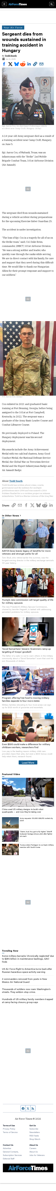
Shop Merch (34, 1139)
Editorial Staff (8, 1158)
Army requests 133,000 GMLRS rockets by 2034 (36, 819)
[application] (28, 792)
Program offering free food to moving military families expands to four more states (25, 699)
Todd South (11, 55)
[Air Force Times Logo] (17, 4)
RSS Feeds (34, 1135)
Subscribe (33, 1128)
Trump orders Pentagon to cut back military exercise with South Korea (37, 846)
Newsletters (34, 1132)
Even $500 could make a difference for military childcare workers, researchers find (26, 746)
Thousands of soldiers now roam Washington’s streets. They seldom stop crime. (26, 990)
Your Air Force (13, 27)
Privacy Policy (9, 1128)
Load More (28, 762)
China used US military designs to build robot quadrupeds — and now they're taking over (22, 810)
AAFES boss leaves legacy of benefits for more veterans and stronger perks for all (26, 552)
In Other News (10, 515)
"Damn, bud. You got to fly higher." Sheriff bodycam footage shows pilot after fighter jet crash (36, 833)
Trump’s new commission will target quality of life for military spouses (27, 601)
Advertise (7, 1148)
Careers (32, 1148)
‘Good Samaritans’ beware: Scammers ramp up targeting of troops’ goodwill (26, 650)
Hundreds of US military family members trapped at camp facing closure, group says (27, 1000)
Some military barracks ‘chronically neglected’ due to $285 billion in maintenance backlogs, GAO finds (28, 958)
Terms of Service (10, 1132)
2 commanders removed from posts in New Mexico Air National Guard (24, 980)
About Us (33, 1151)
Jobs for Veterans (37, 1155)
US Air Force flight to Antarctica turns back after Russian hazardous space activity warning (27, 970)
